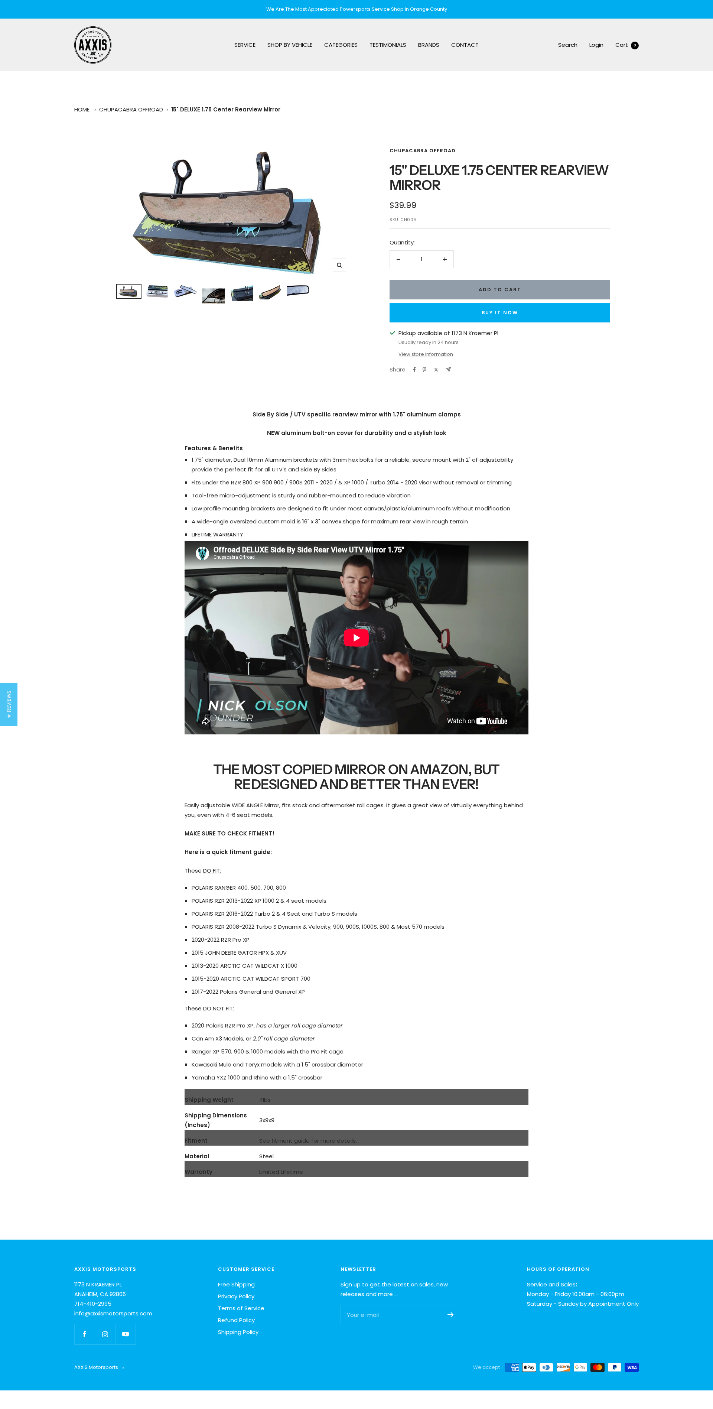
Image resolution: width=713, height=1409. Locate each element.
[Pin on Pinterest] (424, 369)
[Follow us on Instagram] (105, 1334)
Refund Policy (236, 1320)
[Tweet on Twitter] (436, 369)
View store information (425, 354)
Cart (625, 45)
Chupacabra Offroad (131, 109)
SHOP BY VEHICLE (289, 45)
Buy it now (500, 312)
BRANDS (428, 45)
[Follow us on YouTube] (125, 1334)
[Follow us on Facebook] (84, 1334)
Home (81, 109)
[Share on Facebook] (414, 369)
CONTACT (465, 45)
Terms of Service (241, 1308)
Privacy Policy (236, 1296)
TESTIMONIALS (387, 45)
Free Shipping (236, 1284)
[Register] (450, 1314)
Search (567, 45)
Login (596, 45)
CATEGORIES (341, 45)
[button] (8, 704)
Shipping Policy (238, 1332)
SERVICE (244, 45)
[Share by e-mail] (448, 369)
